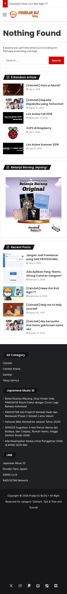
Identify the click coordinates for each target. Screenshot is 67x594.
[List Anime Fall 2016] (13, 118)
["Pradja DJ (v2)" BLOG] (24, 14)
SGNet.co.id (10, 474)
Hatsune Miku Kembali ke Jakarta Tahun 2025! (32, 421)
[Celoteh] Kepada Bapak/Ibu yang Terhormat (44, 102)
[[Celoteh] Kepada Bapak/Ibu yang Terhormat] (13, 103)
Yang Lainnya (11, 380)
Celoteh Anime (11, 368)
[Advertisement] (33, 543)
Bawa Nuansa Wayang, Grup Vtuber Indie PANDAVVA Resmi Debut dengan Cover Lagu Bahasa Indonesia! (32, 402)
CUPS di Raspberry (38, 128)
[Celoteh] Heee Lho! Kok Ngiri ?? (28, 3)
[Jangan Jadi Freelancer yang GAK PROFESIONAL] (13, 260)
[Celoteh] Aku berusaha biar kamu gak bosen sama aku (44, 325)
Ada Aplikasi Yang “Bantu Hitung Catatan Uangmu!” (44, 274)
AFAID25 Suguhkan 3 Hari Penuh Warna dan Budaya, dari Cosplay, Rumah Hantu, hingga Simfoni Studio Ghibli (31, 431)
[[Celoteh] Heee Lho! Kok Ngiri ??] (13, 293)
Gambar (7, 374)
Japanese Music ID (20, 390)
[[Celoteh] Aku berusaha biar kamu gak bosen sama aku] (13, 325)
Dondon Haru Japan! (15, 468)
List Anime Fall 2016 (39, 114)
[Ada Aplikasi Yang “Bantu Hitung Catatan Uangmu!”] (13, 277)
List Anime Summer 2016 (42, 144)
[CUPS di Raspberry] (13, 133)
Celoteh (7, 363)
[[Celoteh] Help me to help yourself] (13, 310)
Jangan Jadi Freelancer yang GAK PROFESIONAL (42, 257)
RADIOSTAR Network (15, 480)
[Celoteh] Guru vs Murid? (43, 85)
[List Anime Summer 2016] (13, 148)
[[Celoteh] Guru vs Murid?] (13, 90)
